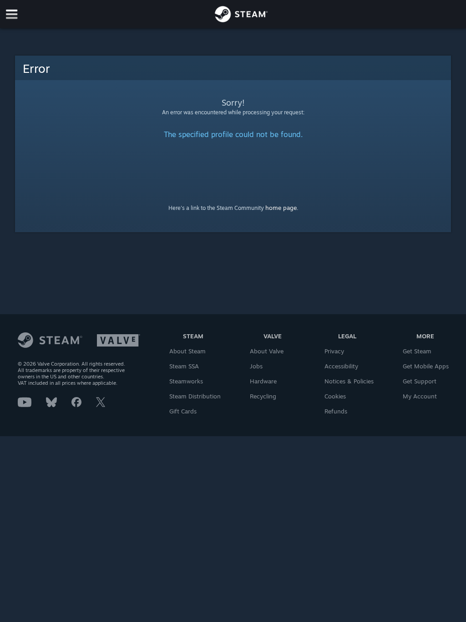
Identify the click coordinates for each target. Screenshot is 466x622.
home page (281, 207)
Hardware (263, 381)
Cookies (335, 396)
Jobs (256, 366)
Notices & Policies (349, 381)
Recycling (263, 396)
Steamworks (186, 381)
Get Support (419, 381)
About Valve (267, 351)
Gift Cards (183, 411)
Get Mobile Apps (426, 366)
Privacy (334, 351)
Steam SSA (184, 366)
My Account (420, 396)
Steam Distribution (195, 396)
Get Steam (417, 351)
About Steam (187, 351)
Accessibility (341, 366)
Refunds (335, 411)
